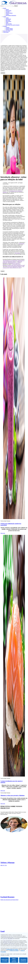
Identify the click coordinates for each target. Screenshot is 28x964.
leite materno (17, 253)
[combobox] (7, 6)
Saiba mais (3, 533)
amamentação (21, 243)
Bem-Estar (8, 20)
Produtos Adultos (9, 29)
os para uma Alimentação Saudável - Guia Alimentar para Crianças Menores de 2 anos (13, 267)
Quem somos (6, 32)
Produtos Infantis (9, 28)
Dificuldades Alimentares (11, 15)
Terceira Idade (9, 23)
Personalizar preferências (23, 960)
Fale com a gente (6, 30)
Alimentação (8, 19)
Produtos (5, 26)
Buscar (16, 5)
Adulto (4, 16)
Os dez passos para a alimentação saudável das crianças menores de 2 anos (14, 265)
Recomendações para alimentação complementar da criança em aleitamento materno (13, 261)
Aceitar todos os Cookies (5, 960)
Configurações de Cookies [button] (12, 949)
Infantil (4, 8)
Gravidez (8, 11)
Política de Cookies (14, 950)
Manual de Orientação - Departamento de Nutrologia (12, 262)
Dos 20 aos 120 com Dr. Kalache (12, 25)
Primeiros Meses (9, 13)
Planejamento (8, 10)
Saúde (7, 22)
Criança (7, 14)
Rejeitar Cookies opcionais (14, 960)
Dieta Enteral (8, 21)
